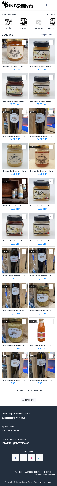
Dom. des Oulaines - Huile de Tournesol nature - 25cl (15, 380)
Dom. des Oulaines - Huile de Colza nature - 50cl (42, 136)
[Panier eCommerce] (46, 4)
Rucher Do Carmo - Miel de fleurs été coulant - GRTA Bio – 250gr (42, 171)
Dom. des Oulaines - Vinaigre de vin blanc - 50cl (15, 311)
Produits (48, 472)
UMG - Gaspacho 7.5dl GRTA (42, 345)
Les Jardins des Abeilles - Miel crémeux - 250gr (42, 241)
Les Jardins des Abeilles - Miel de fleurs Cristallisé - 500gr (42, 66)
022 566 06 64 (11, 430)
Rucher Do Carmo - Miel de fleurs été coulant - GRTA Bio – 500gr (15, 66)
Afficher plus (28, 399)
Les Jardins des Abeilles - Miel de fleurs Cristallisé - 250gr (42, 206)
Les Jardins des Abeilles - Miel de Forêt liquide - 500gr (15, 101)
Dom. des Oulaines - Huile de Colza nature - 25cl (42, 380)
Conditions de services (45, 475)
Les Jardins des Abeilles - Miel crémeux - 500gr (42, 101)
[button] (24, 42)
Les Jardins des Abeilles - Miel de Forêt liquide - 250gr (15, 241)
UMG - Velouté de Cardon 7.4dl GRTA (15, 206)
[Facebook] (15, 457)
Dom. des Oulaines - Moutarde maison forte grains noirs (42, 311)
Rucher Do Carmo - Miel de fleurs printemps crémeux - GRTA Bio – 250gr (15, 171)
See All (50, 15)
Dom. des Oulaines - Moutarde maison (15, 345)
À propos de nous (33, 472)
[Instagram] (31, 457)
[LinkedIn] (39, 457)
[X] (23, 457)
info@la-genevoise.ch (15, 443)
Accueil (18, 472)
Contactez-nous (14, 418)
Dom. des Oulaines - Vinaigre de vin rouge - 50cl (42, 276)
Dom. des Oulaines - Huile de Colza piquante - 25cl (15, 276)
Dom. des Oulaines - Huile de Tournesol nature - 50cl (15, 136)
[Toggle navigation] (52, 5)
